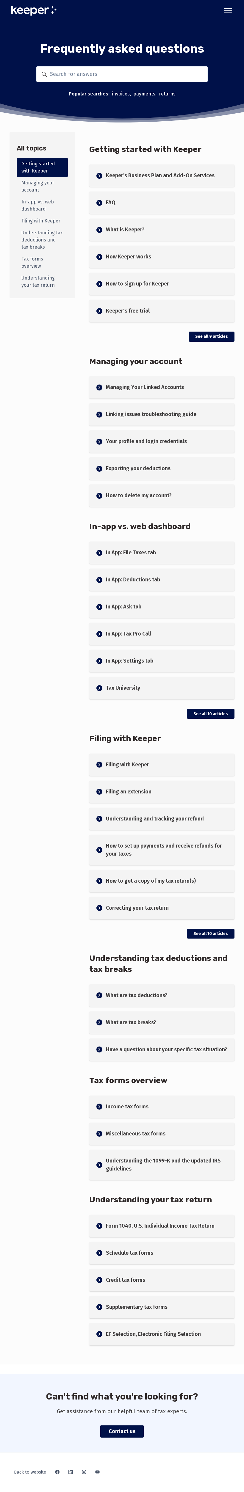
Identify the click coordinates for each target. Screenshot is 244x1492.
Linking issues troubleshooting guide (151, 414)
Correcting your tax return (137, 908)
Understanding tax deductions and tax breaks (42, 240)
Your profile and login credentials (146, 441)
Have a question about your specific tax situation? (166, 1049)
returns (167, 94)
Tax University (123, 688)
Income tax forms (127, 1106)
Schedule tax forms (129, 1253)
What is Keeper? (125, 229)
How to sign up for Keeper (137, 283)
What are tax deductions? (137, 995)
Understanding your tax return (150, 1199)
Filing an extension (128, 791)
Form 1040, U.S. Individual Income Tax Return (160, 1226)
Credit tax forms (125, 1280)
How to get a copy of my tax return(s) (151, 881)
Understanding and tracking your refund (155, 818)
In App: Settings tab (129, 661)
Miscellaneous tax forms (135, 1133)
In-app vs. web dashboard (140, 526)
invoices (121, 94)
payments (144, 94)
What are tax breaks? (131, 1022)
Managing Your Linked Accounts (145, 387)
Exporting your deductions (138, 468)
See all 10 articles (210, 713)
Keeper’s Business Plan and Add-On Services (160, 175)
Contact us (122, 1431)
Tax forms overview (128, 1080)
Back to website (30, 1472)
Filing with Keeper (125, 738)
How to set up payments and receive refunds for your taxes (164, 850)
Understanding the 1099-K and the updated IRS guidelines (163, 1164)
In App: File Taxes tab (131, 552)
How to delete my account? (139, 495)
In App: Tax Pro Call (128, 633)
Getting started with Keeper (145, 149)
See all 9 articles (211, 336)
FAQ (110, 202)
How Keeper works (128, 256)
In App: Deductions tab (133, 579)
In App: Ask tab (123, 606)
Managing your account (135, 361)
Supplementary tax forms (137, 1307)
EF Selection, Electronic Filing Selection (153, 1334)
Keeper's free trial (128, 311)
